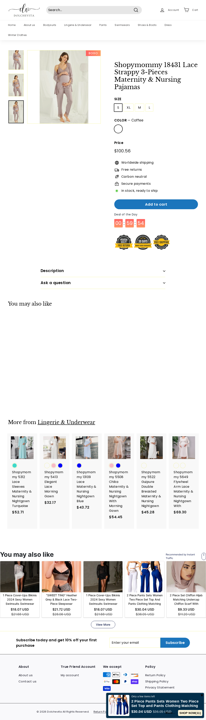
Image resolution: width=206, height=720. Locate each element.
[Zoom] (64, 86)
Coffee (118, 129)
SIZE (118, 99)
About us (29, 25)
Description (52, 270)
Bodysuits (49, 25)
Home (12, 25)
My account (70, 675)
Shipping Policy (156, 681)
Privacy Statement (160, 687)
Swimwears (122, 25)
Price (118, 142)
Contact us (27, 681)
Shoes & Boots (147, 25)
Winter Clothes (17, 35)
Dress (168, 25)
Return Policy (155, 675)
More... (172, 712)
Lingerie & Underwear (77, 25)
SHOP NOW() (191, 713)
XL (128, 107)
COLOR (128, 120)
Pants (103, 25)
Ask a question (56, 283)
